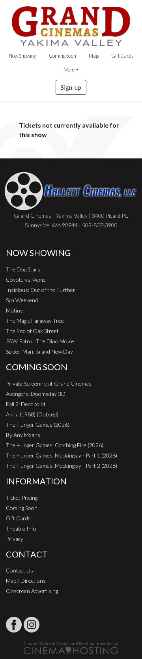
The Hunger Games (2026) (37, 424)
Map (94, 56)
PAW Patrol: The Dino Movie (40, 341)
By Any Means (23, 434)
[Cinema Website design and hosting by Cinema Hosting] (71, 647)
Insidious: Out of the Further (40, 289)
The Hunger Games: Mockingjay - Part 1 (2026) (61, 455)
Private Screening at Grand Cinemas (49, 383)
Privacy (14, 538)
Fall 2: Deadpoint (26, 404)
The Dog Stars (23, 269)
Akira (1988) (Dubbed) (32, 414)
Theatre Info (21, 528)
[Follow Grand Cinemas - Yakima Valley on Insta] (31, 625)
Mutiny (14, 310)
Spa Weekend (22, 300)
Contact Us (19, 570)
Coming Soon (62, 56)
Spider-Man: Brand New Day (39, 351)
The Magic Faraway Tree (35, 320)
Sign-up (71, 87)
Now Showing (22, 56)
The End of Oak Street (32, 331)
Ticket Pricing (21, 497)
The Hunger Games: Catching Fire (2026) (54, 445)
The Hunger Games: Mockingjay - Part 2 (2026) (61, 465)
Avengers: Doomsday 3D (35, 393)
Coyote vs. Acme (26, 279)
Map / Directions (26, 580)
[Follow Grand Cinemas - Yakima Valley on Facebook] (14, 625)
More (69, 69)
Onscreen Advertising (32, 590)
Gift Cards (122, 56)
